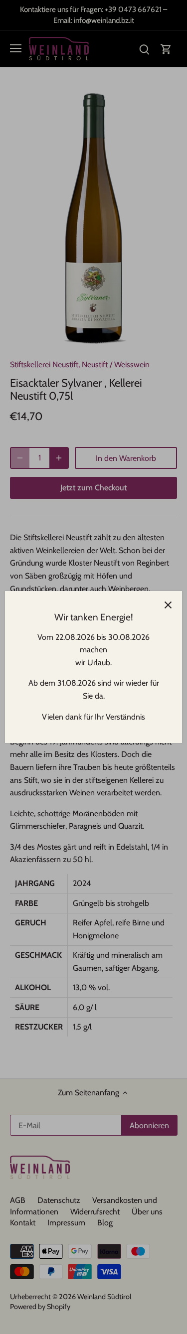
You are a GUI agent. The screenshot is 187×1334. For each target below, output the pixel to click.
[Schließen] (168, 605)
